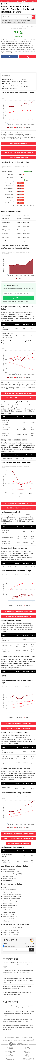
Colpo (4, 887)
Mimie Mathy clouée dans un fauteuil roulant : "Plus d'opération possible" (17, 987)
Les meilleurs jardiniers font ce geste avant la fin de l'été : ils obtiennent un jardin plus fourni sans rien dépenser (18, 1027)
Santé (5, 943)
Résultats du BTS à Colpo (10, 934)
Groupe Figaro (16, 1040)
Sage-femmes (25, 86)
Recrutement (29, 1037)
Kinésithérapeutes (26, 84)
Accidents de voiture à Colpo (11, 898)
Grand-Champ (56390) (9, 878)
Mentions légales (7, 1040)
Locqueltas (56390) (8, 876)
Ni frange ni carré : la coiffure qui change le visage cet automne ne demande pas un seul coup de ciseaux (18, 1013)
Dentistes (23, 79)
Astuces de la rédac (9, 946)
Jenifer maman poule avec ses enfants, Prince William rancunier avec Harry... (17, 993)
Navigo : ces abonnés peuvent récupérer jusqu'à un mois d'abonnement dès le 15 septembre (18, 1007)
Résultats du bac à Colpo (10, 930)
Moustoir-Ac (13, 20)
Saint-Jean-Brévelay (24, 20)
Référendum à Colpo (9, 921)
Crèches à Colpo (7, 910)
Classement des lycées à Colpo (12, 896)
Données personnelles (9, 1039)
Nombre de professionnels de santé (10, 85)
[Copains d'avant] (9, 1055)
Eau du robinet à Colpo (10, 919)
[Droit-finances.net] (27, 1052)
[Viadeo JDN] (27, 1055)
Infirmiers (24, 81)
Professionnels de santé (11, 4)
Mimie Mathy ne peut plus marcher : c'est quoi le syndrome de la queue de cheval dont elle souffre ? (18, 973)
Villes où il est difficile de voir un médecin (18, 398)
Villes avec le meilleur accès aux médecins (19, 393)
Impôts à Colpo (7, 907)
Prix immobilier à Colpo (10, 916)
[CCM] (9, 1048)
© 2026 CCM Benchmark (27, 1040)
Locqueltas (21, 22)
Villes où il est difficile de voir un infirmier (19, 616)
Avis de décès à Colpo (9, 890)
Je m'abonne (17, 298)
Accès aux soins (8, 79)
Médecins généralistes (10, 88)
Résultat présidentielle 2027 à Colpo (13, 928)
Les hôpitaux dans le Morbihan (18, 157)
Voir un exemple (30, 944)
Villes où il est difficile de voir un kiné (18, 728)
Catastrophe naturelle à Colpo (12, 894)
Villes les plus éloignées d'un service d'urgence (18, 152)
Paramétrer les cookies (21, 1039)
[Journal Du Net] (27, 1048)
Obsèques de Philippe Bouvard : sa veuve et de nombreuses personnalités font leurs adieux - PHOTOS (17, 965)
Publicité (23, 1037)
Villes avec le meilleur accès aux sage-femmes (19, 833)
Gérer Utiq (31, 1039)
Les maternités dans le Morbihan (18, 843)
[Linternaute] (9, 1052)
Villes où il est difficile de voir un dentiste (18, 508)
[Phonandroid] (27, 1059)
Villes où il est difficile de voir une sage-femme (18, 838)
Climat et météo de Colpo (10, 901)
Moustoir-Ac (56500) (9, 869)
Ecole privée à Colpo (9, 912)
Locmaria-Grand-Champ (9, 22)
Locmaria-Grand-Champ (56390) (12, 874)
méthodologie (24, 45)
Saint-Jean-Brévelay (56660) (11, 871)
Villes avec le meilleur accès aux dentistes (19, 503)
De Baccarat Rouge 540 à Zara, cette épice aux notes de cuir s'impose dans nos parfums (17, 1020)
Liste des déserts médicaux (18, 143)
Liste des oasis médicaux (18, 148)
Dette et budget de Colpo (10, 905)
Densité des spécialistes (10, 81)
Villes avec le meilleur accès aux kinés (19, 723)
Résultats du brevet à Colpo (11, 932)
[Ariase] (9, 1059)
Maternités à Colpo (8, 914)
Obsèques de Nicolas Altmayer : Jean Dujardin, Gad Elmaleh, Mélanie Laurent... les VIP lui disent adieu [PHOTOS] (18, 980)
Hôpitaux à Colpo (8, 892)
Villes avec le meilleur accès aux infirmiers (19, 611)
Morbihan (23, 4)
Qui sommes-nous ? (10, 1037)
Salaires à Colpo (7, 903)
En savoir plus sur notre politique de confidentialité (15, 301)
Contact (17, 1037)
